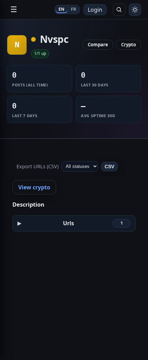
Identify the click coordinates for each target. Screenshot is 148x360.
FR (73, 9)
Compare (98, 44)
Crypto (128, 44)
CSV (109, 166)
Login (95, 9)
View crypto (34, 187)
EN (62, 9)
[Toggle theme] (135, 9)
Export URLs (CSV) (38, 166)
